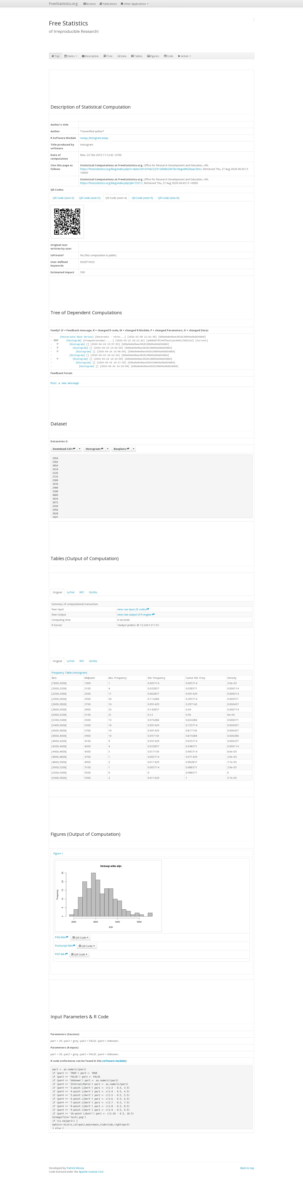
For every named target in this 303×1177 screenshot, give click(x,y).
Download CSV (63, 448)
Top (57, 56)
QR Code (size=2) (63, 198)
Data (123, 56)
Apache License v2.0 (91, 1171)
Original (57, 592)
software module (113, 1060)
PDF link (60, 954)
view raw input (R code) (131, 609)
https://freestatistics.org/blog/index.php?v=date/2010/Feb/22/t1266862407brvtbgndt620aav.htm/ (140, 169)
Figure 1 (58, 853)
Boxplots (120, 448)
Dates (71, 56)
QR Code (81, 937)
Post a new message (64, 383)
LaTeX (71, 592)
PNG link (60, 937)
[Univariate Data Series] (77, 337)
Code (170, 56)
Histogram (93, 448)
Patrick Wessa (75, 1168)
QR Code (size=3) (89, 198)
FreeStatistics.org (63, 3)
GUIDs (93, 592)
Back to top (247, 1168)
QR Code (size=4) (116, 198)
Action (185, 56)
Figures (154, 56)
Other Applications (135, 3)
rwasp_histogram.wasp (94, 138)
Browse (91, 3)
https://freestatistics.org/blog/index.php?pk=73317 (111, 183)
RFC (81, 592)
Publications (110, 3)
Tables (138, 56)
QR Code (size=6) (168, 198)
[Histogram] (74, 340)
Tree (110, 56)
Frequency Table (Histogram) (69, 672)
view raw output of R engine (134, 614)
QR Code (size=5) (142, 198)
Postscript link (64, 945)
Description (92, 56)
